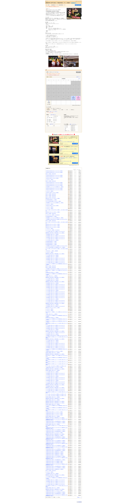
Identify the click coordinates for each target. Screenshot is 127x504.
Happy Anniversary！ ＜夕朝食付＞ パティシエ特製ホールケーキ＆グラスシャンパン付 (57, 270)
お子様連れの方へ (54, 114)
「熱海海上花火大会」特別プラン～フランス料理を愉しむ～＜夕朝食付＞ (55, 422)
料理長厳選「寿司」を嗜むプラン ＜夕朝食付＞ (52, 272)
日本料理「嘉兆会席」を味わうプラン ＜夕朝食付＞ (53, 352)
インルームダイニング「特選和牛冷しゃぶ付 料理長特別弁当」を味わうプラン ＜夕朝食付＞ (57, 264)
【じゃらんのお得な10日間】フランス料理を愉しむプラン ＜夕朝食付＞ (55, 247)
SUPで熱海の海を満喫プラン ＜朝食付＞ (51, 199)
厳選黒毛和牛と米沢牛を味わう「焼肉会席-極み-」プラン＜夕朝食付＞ (55, 253)
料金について (80, 497)
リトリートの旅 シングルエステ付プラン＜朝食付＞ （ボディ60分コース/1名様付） (57, 210)
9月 (79, 78)
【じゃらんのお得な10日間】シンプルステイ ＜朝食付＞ (53, 201)
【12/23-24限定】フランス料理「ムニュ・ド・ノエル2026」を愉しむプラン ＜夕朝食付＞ (57, 323)
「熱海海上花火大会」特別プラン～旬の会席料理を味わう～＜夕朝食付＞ (55, 421)
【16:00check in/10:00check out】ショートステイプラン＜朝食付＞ (54, 172)
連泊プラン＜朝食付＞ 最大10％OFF (51, 195)
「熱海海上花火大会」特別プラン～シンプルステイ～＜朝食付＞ (54, 351)
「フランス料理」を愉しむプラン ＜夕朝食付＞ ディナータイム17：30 (55, 238)
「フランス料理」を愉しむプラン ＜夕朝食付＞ (52, 255)
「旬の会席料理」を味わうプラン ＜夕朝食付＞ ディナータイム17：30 (55, 237)
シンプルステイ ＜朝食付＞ (49, 179)
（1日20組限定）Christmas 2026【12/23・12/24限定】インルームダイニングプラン (56, 219)
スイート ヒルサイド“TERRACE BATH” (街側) (68, 141)
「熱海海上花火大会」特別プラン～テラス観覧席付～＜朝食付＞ (54, 461)
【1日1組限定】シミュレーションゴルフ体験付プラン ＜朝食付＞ (55, 186)
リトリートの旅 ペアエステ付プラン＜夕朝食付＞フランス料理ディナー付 (56, 395)
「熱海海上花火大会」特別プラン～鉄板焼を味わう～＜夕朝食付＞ (55, 435)
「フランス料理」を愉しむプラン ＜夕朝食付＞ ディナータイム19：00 (55, 231)
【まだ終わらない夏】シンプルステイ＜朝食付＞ (52, 178)
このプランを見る (75, 143)
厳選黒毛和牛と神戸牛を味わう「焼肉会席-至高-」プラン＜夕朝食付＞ (55, 398)
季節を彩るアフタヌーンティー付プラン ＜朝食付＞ (53, 198)
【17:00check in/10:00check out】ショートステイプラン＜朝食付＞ (54, 175)
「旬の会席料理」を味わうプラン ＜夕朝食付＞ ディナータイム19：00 (55, 235)
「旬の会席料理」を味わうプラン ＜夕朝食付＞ (52, 234)
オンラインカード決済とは (54, 111)
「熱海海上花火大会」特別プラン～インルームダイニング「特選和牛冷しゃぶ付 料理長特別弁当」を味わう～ (57, 419)
